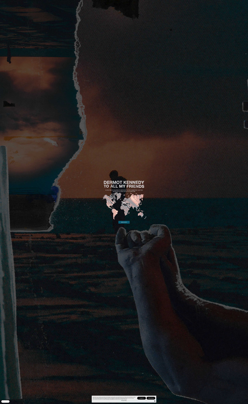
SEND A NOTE (124, 222)
